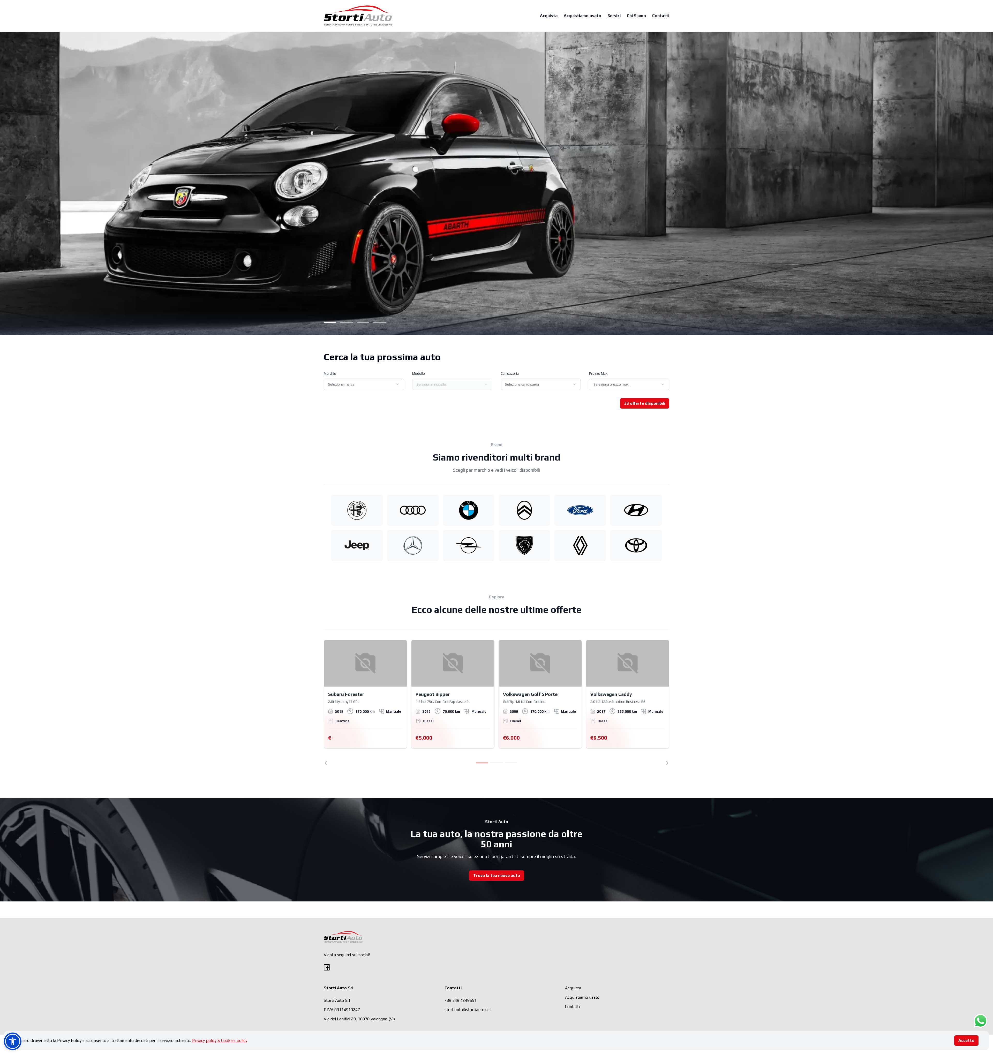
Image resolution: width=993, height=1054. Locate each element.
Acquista (549, 15)
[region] (496, 702)
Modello (418, 373)
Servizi (614, 15)
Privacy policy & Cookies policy (219, 1040)
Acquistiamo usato (582, 15)
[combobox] (364, 384)
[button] (12, 1041)
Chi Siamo (636, 15)
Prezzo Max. (598, 373)
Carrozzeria (510, 373)
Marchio (330, 373)
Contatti (660, 15)
